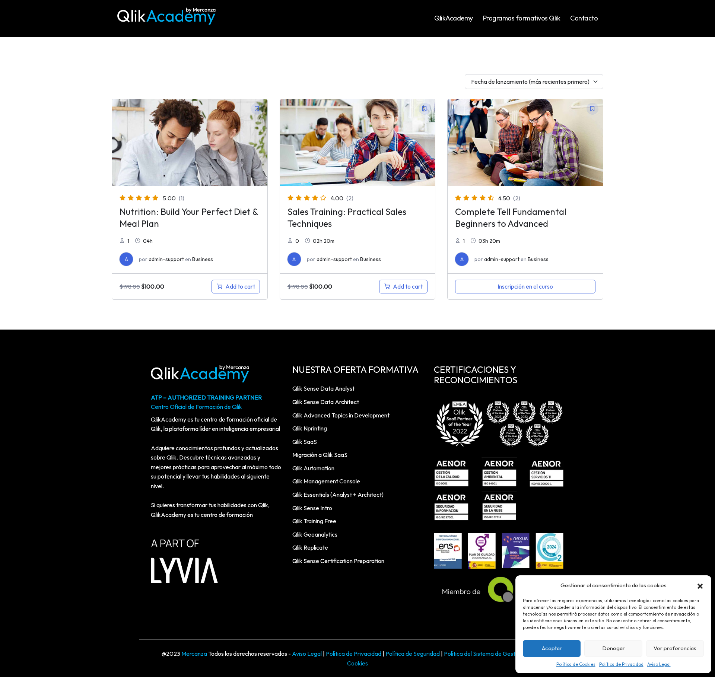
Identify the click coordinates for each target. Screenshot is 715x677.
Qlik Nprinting (309, 428)
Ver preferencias (675, 648)
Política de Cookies (575, 664)
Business (202, 259)
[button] (700, 585)
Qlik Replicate (310, 547)
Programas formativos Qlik (521, 18)
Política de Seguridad (412, 653)
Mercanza (194, 653)
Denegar (613, 648)
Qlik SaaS (304, 441)
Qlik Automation (313, 468)
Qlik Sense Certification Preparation (338, 561)
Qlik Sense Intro (312, 508)
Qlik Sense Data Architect (325, 402)
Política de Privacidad (621, 664)
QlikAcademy (453, 18)
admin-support (166, 259)
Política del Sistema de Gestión (483, 653)
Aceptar (552, 648)
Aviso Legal (659, 664)
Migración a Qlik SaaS (319, 454)
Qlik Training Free (314, 521)
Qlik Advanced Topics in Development (341, 415)
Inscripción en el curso (525, 286)
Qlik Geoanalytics (314, 534)
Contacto (584, 18)
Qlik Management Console (326, 481)
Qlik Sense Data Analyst (323, 388)
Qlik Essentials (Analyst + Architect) (338, 494)
